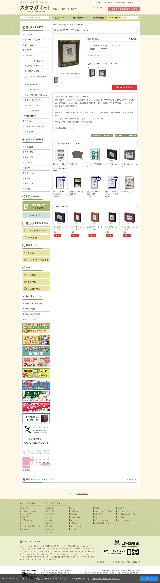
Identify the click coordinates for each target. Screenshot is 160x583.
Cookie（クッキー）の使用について (106, 579)
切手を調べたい (33, 111)
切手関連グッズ (31, 55)
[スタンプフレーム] (129, 182)
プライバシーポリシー (125, 511)
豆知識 (96, 508)
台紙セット (73, 164)
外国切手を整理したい (35, 71)
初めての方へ (109, 3)
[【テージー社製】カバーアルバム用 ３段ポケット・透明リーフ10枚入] (60, 155)
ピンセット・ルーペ (34, 105)
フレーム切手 (30, 45)
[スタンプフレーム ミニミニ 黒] (112, 155)
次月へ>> (47, 451)
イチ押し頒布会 (99, 517)
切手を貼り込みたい (34, 100)
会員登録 (74, 514)
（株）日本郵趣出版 (32, 314)
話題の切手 (29, 147)
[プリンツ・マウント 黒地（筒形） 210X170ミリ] (60, 182)
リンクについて (30, 319)
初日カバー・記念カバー (34, 40)
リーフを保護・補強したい (37, 95)
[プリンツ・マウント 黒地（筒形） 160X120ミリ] (95, 182)
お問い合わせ (132, 3)
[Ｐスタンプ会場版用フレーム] (95, 155)
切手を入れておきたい (35, 61)
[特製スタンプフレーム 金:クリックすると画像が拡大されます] (56, 80)
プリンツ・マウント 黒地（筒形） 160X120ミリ (94, 194)
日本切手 (28, 34)
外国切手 (28, 50)
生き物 (27, 168)
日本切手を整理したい (35, 66)
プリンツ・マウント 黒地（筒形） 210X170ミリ (60, 194)
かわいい (28, 163)
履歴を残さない (132, 479)
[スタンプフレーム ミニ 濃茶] (129, 217)
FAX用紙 (73, 529)
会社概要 (121, 508)
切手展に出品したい (34, 90)
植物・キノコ (30, 173)
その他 (27, 189)
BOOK (24, 523)
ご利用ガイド (75, 511)
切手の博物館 (29, 309)
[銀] (102, 73)
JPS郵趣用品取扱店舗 (101, 523)
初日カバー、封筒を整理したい (37, 77)
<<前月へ (39, 451)
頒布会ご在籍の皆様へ (101, 520)
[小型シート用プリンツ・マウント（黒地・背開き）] (112, 182)
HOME (100, 3)
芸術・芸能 (29, 152)
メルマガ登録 (120, 3)
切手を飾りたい (32, 116)
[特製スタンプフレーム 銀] (129, 155)
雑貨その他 (29, 132)
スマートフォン (82, 494)
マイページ (74, 520)
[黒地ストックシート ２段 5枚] (77, 182)
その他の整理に (33, 84)
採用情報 (121, 517)
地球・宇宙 (29, 184)
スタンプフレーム (128, 192)
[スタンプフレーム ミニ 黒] (112, 217)
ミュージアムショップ (125, 520)
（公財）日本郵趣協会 (33, 304)
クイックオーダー (77, 526)
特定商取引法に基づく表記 (127, 514)
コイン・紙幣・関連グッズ (35, 126)
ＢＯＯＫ (28, 121)
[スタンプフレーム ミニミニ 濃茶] (77, 217)
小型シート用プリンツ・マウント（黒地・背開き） (112, 194)
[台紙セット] (77, 155)
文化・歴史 (29, 157)
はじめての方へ (76, 508)
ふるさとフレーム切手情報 (103, 511)
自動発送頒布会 (99, 514)
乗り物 (27, 178)
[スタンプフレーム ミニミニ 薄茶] (95, 217)
